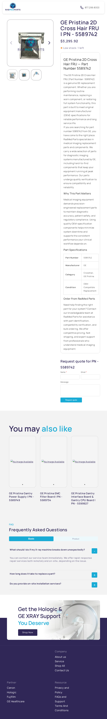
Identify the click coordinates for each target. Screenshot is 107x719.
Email (84, 372)
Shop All (60, 665)
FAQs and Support (60, 699)
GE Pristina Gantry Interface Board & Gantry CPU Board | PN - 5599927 (83, 498)
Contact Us (62, 670)
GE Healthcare (16, 701)
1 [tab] (22, 484)
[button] (49, 43)
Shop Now (27, 632)
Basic (31, 539)
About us (60, 656)
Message (64, 382)
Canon (11, 687)
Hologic (11, 692)
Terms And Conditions (62, 708)
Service (59, 661)
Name (63, 372)
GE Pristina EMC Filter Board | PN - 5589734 (51, 497)
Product (75, 539)
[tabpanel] (22, 461)
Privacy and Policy (62, 690)
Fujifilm (11, 696)
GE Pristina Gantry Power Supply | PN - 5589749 (21, 497)
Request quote (71, 400)
